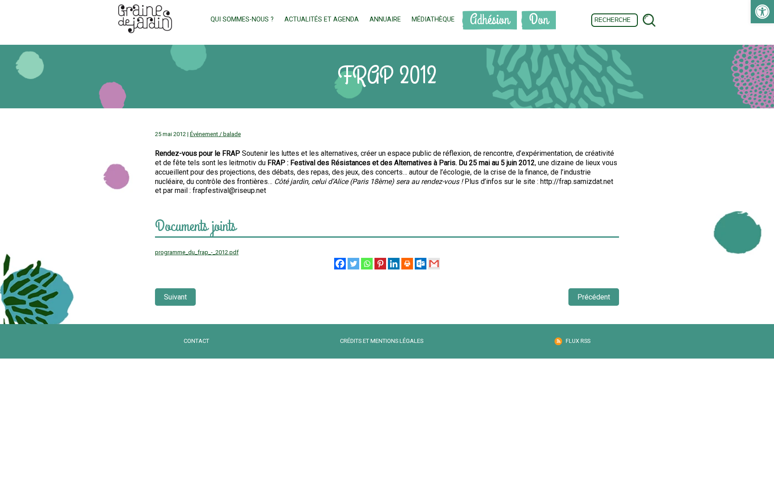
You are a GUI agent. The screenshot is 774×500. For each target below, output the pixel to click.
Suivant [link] (175, 297)
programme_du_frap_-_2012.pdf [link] (197, 252)
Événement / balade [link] (215, 134)
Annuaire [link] (385, 19)
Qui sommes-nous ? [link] (242, 19)
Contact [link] (196, 341)
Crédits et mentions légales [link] (381, 341)
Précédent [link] (593, 297)
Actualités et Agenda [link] (321, 19)
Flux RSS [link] (578, 341)
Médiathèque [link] (433, 19)
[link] (762, 11)
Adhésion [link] (489, 20)
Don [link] (538, 20)
